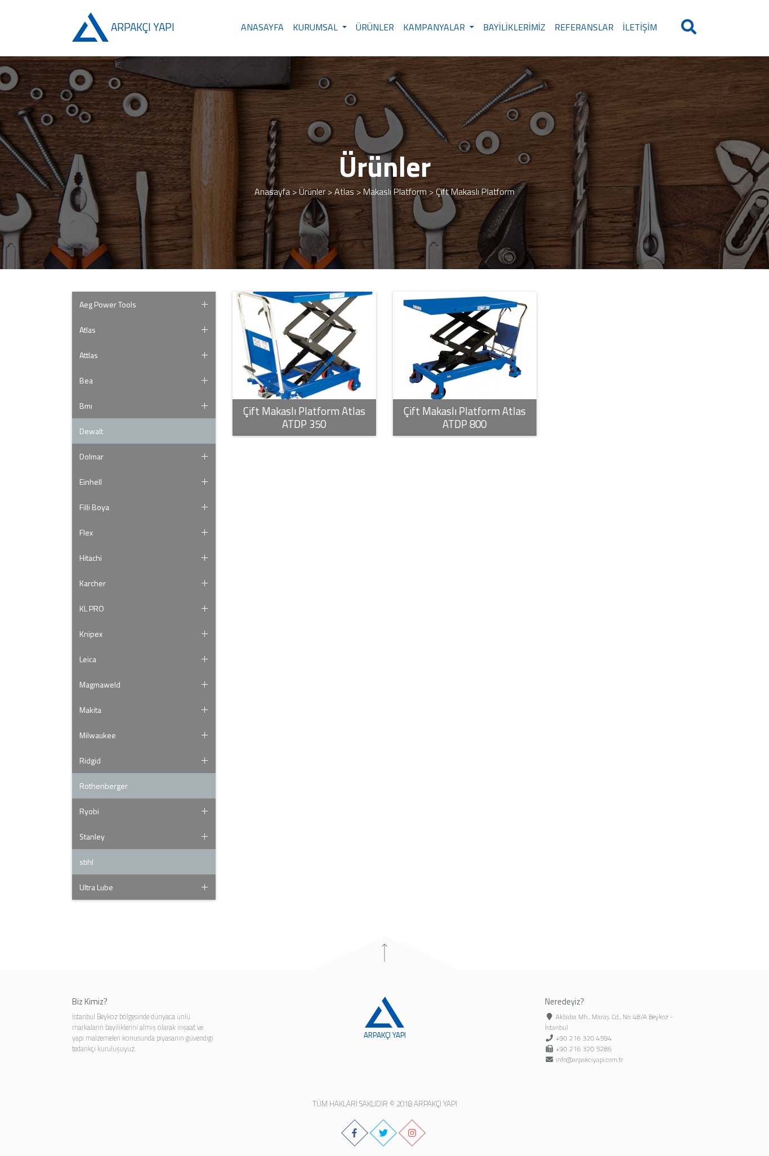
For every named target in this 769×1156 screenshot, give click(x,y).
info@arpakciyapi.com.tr (589, 1059)
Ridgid (90, 760)
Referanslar (584, 27)
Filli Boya (94, 507)
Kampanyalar (435, 27)
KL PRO (91, 608)
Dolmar (91, 456)
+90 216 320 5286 (584, 1048)
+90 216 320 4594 (584, 1038)
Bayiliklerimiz (514, 27)
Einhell (90, 482)
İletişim (640, 27)
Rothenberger (103, 786)
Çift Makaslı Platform (475, 191)
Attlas (88, 355)
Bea (86, 380)
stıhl (86, 862)
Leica (87, 659)
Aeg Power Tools (107, 304)
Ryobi (89, 811)
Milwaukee (97, 735)
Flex (86, 532)
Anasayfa (262, 27)
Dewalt (91, 431)
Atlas (344, 191)
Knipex (90, 634)
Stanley (92, 836)
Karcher (92, 583)
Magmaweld (99, 684)
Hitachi (90, 558)
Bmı (85, 406)
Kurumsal (316, 27)
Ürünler (375, 27)
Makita (90, 710)
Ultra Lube (96, 887)
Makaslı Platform (395, 191)
